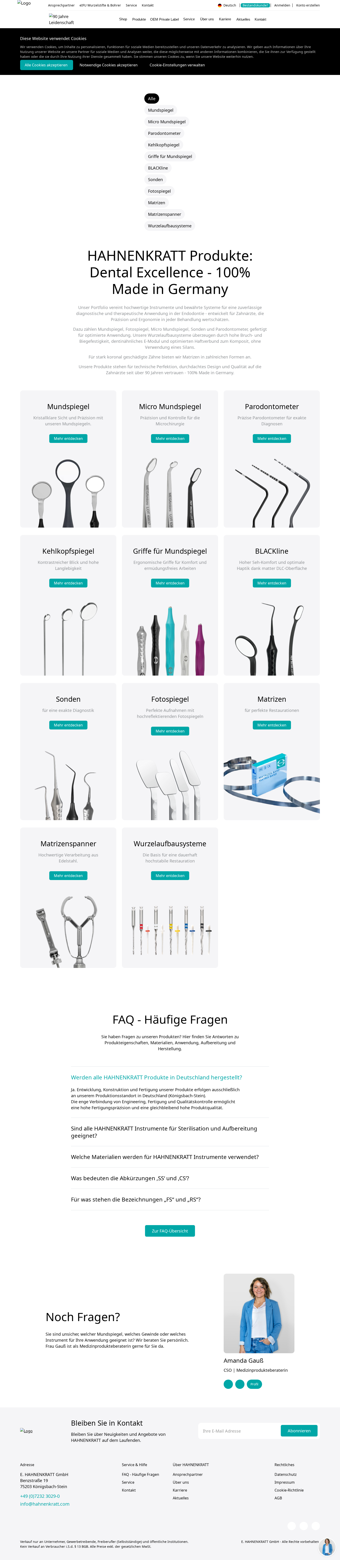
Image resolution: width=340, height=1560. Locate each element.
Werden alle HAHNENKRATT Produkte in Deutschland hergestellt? (156, 1077)
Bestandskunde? (255, 5)
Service (131, 5)
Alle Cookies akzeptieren (46, 65)
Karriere (180, 1490)
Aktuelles (243, 19)
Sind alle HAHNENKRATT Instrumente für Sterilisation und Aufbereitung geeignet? (164, 1132)
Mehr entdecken (68, 438)
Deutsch (229, 5)
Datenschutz (286, 1474)
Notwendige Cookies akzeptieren (109, 65)
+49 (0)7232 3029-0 (40, 1496)
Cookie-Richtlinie (289, 1490)
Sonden (155, 179)
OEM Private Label (164, 19)
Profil (254, 1384)
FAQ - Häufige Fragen (140, 1474)
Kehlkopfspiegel (163, 145)
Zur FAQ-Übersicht (170, 1231)
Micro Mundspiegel (167, 121)
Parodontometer (164, 133)
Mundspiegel (160, 110)
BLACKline (158, 168)
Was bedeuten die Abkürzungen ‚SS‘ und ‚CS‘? (130, 1178)
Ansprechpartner (61, 5)
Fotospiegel (159, 191)
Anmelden (282, 5)
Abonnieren (299, 1430)
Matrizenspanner (164, 214)
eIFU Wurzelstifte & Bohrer (100, 5)
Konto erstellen (308, 5)
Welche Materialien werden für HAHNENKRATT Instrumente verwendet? (165, 1156)
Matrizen (156, 202)
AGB (278, 1498)
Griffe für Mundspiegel (170, 156)
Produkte (139, 19)
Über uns (181, 1482)
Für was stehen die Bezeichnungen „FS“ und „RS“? (136, 1199)
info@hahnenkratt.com (45, 1504)
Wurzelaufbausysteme (170, 226)
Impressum (285, 1482)
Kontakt (148, 5)
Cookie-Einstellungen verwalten (177, 65)
